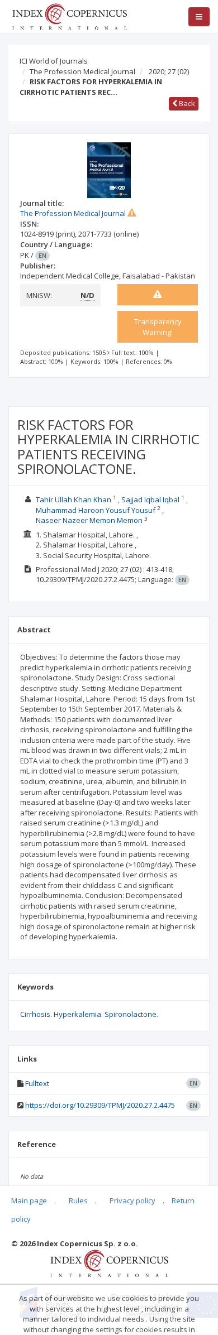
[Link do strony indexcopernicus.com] (109, 1262)
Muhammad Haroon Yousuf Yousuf (95, 510)
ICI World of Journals (54, 61)
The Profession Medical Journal (82, 71)
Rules (78, 1200)
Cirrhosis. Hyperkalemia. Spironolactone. (89, 1014)
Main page (29, 1200)
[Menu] (199, 16)
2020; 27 (169, 71)
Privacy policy (132, 1200)
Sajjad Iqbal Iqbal (150, 499)
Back (186, 103)
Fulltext (37, 1083)
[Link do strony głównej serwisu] (69, 16)
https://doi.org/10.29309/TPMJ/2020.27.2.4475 (100, 1105)
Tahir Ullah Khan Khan (73, 499)
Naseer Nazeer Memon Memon (89, 520)
